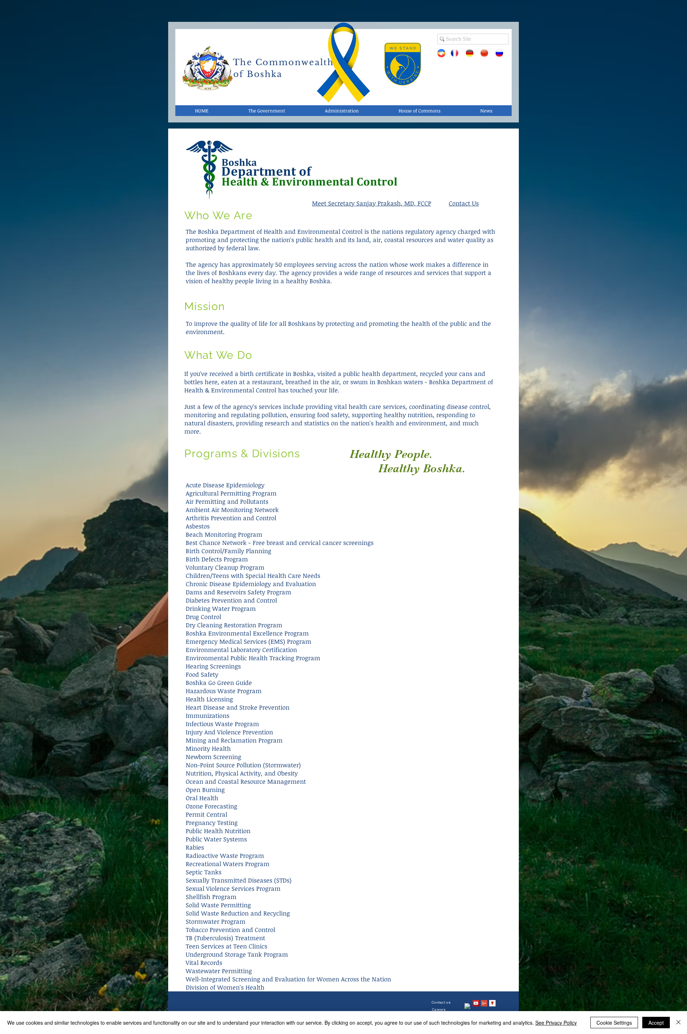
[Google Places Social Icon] (492, 1003)
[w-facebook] (467, 1006)
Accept (656, 1022)
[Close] (678, 1022)
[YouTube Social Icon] (476, 1003)
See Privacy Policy (556, 1022)
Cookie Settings (614, 1022)
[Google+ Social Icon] (484, 1003)
